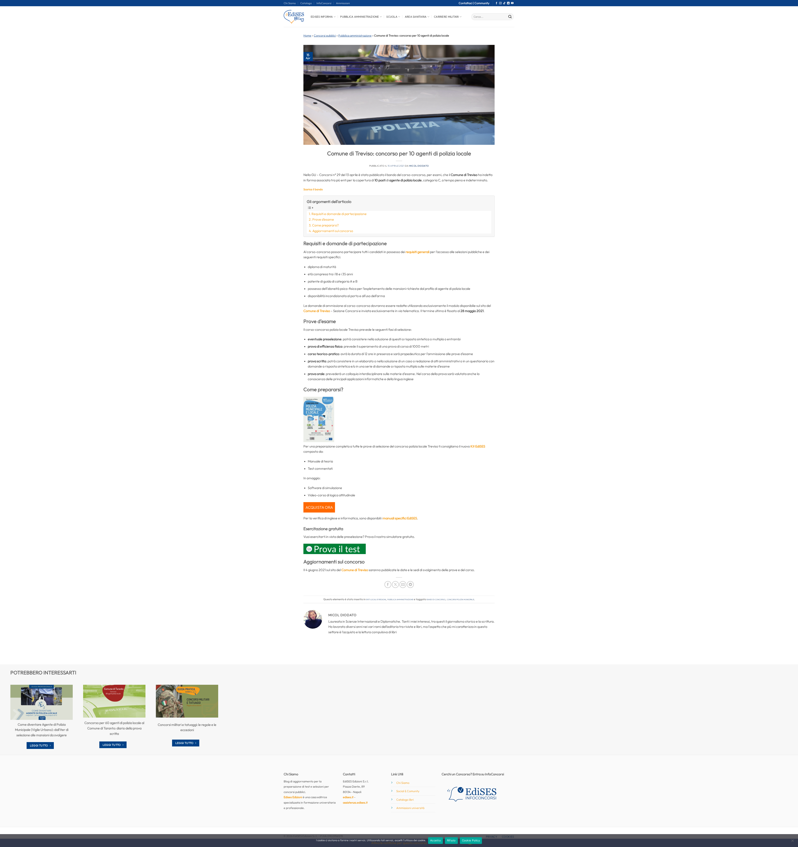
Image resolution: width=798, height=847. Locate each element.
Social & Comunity (407, 791)
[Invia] (510, 16)
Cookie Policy (471, 840)
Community (481, 3)
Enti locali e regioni (376, 599)
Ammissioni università (410, 808)
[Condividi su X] (395, 584)
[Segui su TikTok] (504, 3)
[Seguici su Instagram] (500, 3)
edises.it (348, 797)
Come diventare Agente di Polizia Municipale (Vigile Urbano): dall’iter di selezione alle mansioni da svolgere (41, 729)
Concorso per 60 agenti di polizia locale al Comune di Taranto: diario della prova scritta (114, 728)
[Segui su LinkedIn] (508, 3)
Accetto (435, 840)
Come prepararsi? (325, 225)
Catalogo (306, 3)
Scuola (391, 16)
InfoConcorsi (323, 3)
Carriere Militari (446, 16)
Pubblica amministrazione (355, 35)
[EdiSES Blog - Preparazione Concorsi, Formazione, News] (294, 17)
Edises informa (322, 16)
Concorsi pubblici (325, 35)
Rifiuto (451, 840)
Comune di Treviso (316, 311)
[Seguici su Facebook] (496, 3)
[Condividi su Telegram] (410, 584)
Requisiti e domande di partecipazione (339, 214)
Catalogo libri (405, 800)
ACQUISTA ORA (319, 507)
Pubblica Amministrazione (359, 16)
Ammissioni (343, 3)
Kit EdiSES (477, 446)
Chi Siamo (290, 3)
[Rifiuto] (792, 841)
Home (307, 35)
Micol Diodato (419, 165)
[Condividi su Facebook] (387, 584)
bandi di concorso (436, 599)
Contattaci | (466, 3)
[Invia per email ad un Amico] (402, 584)
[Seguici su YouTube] (512, 3)
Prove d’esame (323, 219)
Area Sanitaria (416, 16)
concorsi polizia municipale (460, 599)
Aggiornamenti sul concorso (332, 231)
